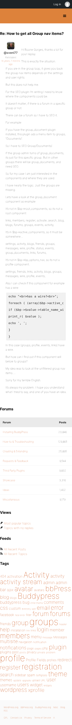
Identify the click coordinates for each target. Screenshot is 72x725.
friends (5, 624)
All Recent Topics (15, 554)
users (23, 684)
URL (43, 680)
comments (54, 602)
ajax (10, 590)
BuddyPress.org (6, 16)
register (10, 667)
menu (36, 636)
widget (36, 684)
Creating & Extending (15, 451)
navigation (25, 642)
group (20, 623)
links (33, 630)
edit (34, 608)
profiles (51, 660)
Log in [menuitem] (57, 4)
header (63, 624)
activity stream (21, 582)
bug (26, 602)
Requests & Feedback (15, 460)
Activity (36, 574)
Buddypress (38, 596)
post (15, 652)
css (4, 608)
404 (3, 576)
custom (15, 608)
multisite (9, 641)
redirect (64, 659)
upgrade (26, 680)
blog (4, 597)
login (43, 629)
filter (28, 615)
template (41, 675)
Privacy (28, 717)
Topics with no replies (18, 528)
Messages (60, 637)
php (45, 648)
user (51, 679)
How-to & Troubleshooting (18, 441)
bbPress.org (27, 707)
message (47, 637)
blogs (13, 597)
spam (31, 675)
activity (57, 576)
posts (23, 652)
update (17, 680)
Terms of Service (42, 717)
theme (57, 674)
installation (18, 630)
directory (26, 608)
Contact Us (16, 717)
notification (39, 642)
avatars (39, 590)
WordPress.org (11, 707)
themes (6, 680)
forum (40, 613)
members (15, 635)
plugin (58, 647)
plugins (5, 652)
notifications (13, 647)
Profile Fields (36, 660)
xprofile (36, 690)
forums (60, 613)
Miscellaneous (11, 499)
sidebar (20, 675)
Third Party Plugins (14, 470)
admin (49, 582)
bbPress (58, 588)
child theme (36, 603)
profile (12, 658)
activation (15, 576)
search (7, 674)
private (41, 652)
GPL (6, 717)
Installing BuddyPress (15, 432)
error (57, 607)
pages (38, 648)
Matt (55, 707)
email (43, 607)
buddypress (11, 602)
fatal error (20, 615)
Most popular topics (17, 523)
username (8, 685)
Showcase (9, 480)
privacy (32, 652)
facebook (7, 615)
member (57, 629)
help (5, 630)
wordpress (13, 689)
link (28, 630)
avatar (23, 588)
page (30, 648)
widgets (48, 685)
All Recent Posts (15, 549)
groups (43, 621)
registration (42, 666)
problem (50, 652)
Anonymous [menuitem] (67, 4)
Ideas (6, 489)
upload (36, 680)
